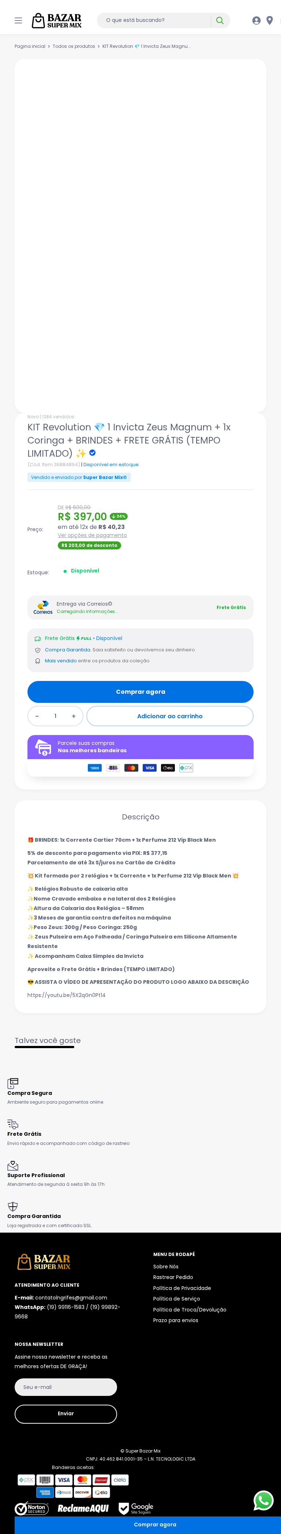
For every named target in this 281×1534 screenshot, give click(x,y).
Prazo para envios (175, 1320)
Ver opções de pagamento (92, 535)
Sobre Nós (166, 1266)
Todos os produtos (74, 46)
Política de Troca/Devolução (189, 1309)
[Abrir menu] (18, 20)
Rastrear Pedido (173, 1277)
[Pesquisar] (220, 20)
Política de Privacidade (182, 1288)
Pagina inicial (30, 46)
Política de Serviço (176, 1298)
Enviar (66, 1413)
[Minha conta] (256, 20)
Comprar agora (140, 692)
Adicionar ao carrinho (170, 716)
